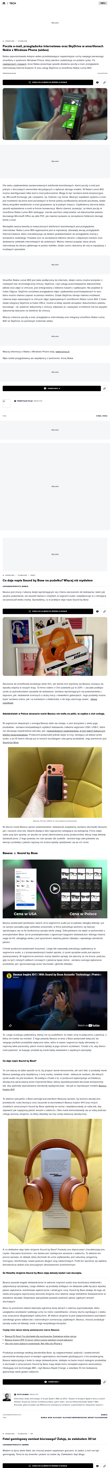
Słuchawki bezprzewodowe (75, 1418)
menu (103, 3)
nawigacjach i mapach (14, 64)
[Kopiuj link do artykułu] (104, 82)
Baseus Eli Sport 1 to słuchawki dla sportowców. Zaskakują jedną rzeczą (40, 1336)
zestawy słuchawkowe (97, 1418)
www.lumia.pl (62, 351)
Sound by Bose (11, 742)
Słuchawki (57, 1418)
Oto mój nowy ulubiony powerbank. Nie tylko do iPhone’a (33, 1343)
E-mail (99, 416)
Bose (50, 1418)
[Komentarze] (97, 82)
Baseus (44, 1418)
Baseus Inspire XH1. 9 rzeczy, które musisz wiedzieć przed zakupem (39, 1340)
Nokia (104, 416)
